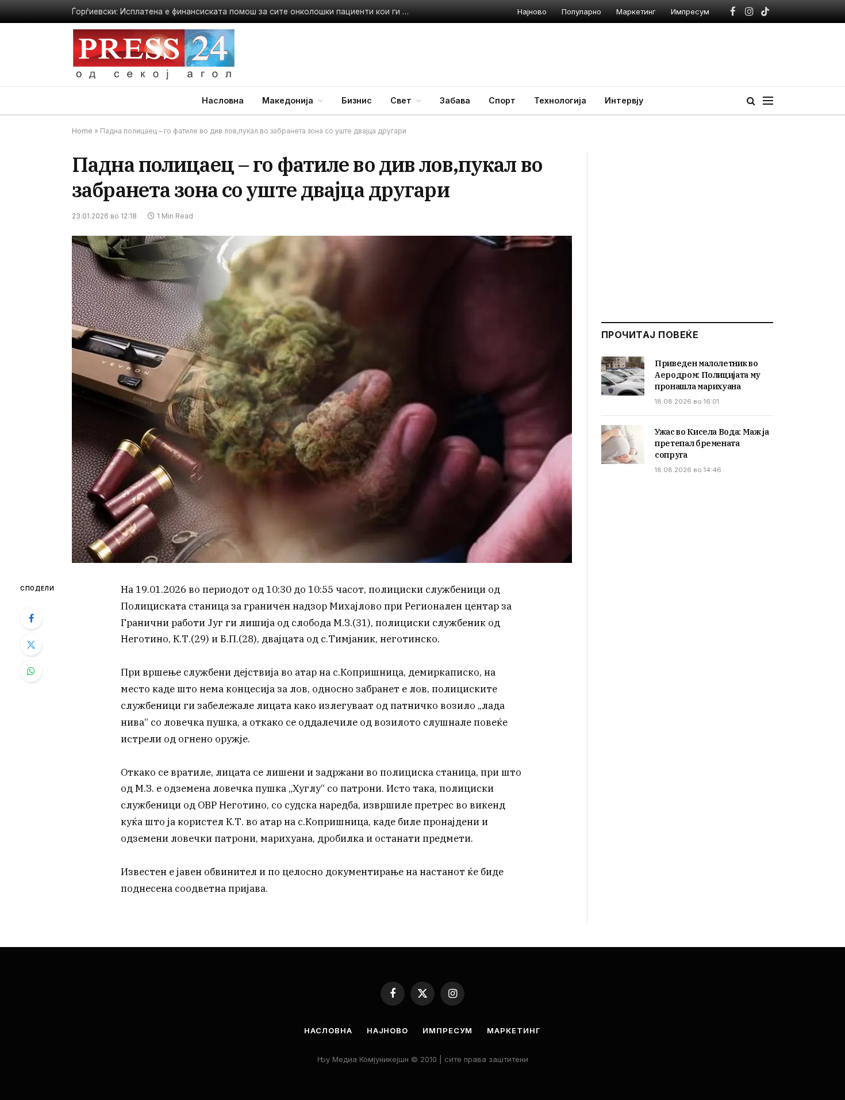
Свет (401, 100)
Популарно (581, 11)
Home (82, 131)
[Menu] (768, 101)
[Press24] (154, 54)
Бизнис (356, 100)
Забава (455, 100)
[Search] (751, 101)
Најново (532, 11)
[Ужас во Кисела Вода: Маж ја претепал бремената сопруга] (622, 444)
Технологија (560, 100)
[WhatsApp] (31, 671)
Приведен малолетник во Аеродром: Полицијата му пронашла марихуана (218, 11)
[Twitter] (31, 645)
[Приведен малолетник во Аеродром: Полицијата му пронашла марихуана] (622, 376)
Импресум (690, 11)
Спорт (502, 100)
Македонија (287, 100)
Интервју (624, 100)
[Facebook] (31, 618)
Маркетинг (636, 11)
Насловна (223, 100)
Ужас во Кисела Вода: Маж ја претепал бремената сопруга (712, 443)
